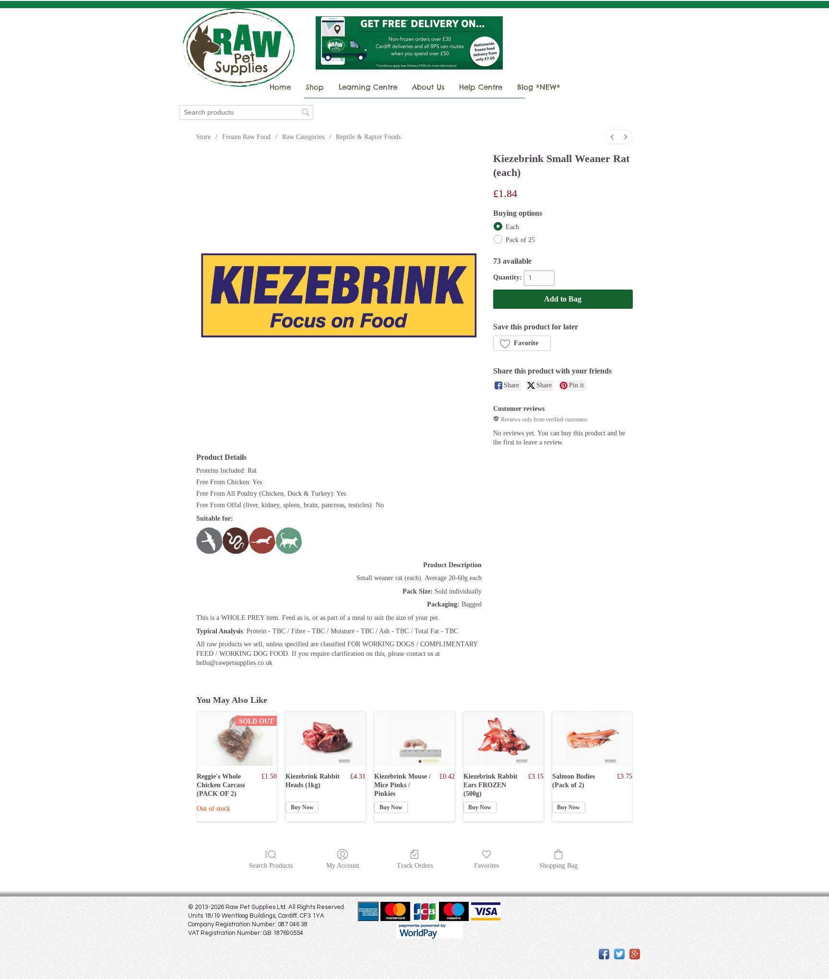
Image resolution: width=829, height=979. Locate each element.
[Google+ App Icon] (634, 954)
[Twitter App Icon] (619, 954)
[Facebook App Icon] (604, 954)
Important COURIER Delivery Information (586, 63)
